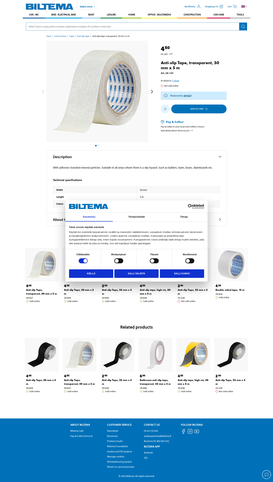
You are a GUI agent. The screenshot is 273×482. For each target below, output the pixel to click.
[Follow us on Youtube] (196, 433)
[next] (151, 92)
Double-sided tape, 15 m (229, 290)
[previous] (42, 92)
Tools (240, 14)
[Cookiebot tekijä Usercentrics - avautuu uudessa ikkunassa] (190, 206)
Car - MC (34, 14)
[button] (244, 6)
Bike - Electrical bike (63, 14)
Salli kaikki (182, 273)
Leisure (111, 14)
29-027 (188, 95)
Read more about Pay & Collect (175, 130)
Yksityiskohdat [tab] (136, 217)
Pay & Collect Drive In (81, 436)
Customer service (119, 424)
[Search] (243, 26)
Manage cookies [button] (115, 456)
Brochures (112, 436)
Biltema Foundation (117, 446)
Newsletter (112, 430)
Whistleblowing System (119, 461)
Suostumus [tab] (89, 217)
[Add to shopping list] (165, 109)
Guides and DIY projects (119, 451)
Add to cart (196, 108)
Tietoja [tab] (184, 217)
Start (48, 36)
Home (131, 14)
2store (175, 80)
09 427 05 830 (151, 430)
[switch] (118, 260)
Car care (218, 14)
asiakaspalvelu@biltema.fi (157, 436)
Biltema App (152, 446)
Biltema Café (77, 430)
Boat (91, 14)
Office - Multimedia (159, 14)
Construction (192, 14)
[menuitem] (34, 14)
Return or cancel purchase (120, 466)
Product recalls (115, 441)
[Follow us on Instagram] (190, 432)
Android (148, 452)
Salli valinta (136, 273)
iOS (146, 457)
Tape (71, 36)
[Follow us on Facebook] (183, 432)
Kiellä (91, 273)
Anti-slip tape (83, 36)
